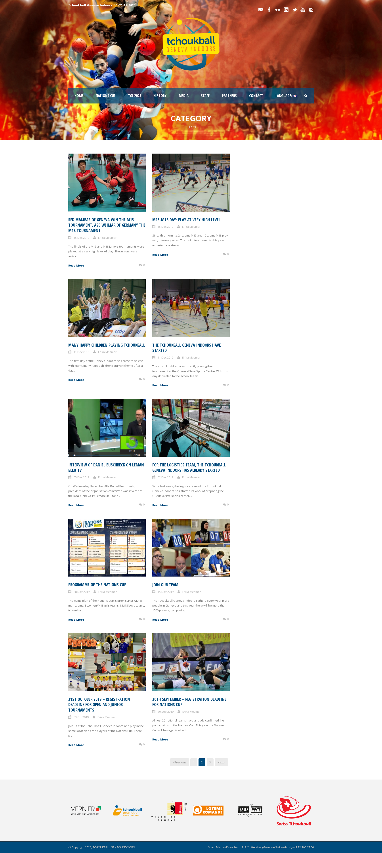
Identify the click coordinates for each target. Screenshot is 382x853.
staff (205, 95)
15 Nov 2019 (166, 592)
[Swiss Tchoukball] (293, 810)
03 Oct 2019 (81, 717)
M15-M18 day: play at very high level (186, 220)
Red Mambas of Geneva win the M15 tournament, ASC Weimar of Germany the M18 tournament (106, 225)
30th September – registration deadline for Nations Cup (189, 702)
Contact (256, 95)
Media (184, 95)
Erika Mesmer (107, 238)
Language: (284, 95)
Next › (221, 762)
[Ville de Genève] (171, 810)
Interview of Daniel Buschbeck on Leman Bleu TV (106, 467)
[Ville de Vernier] (88, 810)
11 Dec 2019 (81, 352)
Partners (229, 95)
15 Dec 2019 (81, 238)
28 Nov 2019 (82, 592)
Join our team (165, 585)
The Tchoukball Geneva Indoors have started (186, 347)
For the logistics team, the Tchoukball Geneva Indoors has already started (189, 467)
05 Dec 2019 (81, 477)
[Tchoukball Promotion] (130, 810)
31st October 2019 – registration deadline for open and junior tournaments (99, 704)
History (160, 95)
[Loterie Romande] (213, 810)
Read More (76, 265)
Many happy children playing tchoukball (106, 345)
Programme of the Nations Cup (97, 585)
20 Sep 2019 (166, 712)
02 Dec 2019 (165, 477)
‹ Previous (179, 762)
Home (78, 95)
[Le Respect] (255, 810)
